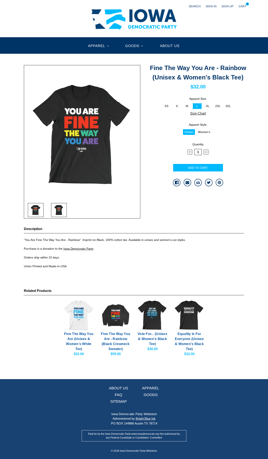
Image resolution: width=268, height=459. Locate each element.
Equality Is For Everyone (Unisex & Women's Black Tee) (189, 341)
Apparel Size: (198, 98)
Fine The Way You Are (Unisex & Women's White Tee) (78, 341)
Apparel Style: (198, 124)
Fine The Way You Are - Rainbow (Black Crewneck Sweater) (115, 341)
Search (195, 6)
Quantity (198, 144)
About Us (169, 46)
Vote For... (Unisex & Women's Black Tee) (152, 339)
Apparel (96, 46)
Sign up (227, 6)
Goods (132, 46)
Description (33, 229)
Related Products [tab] (38, 291)
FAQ (118, 395)
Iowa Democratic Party (78, 248)
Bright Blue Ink (146, 418)
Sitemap (118, 401)
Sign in (211, 6)
